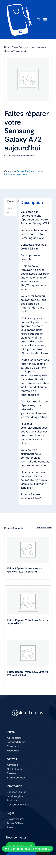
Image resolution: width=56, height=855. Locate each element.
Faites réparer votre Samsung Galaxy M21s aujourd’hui (25, 570)
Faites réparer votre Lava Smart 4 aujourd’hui (27, 621)
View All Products (44, 527)
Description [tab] (12, 201)
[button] (27, 849)
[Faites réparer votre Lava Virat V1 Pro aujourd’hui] (28, 653)
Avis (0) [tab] (10, 210)
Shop (14, 47)
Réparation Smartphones (30, 171)
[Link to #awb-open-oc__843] (45, 19)
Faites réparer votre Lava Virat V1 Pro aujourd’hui (27, 673)
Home (7, 47)
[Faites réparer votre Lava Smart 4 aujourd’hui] (28, 601)
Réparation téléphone (15, 174)
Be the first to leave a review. (19, 155)
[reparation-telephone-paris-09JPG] (19, 5)
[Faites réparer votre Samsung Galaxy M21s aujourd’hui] (28, 550)
